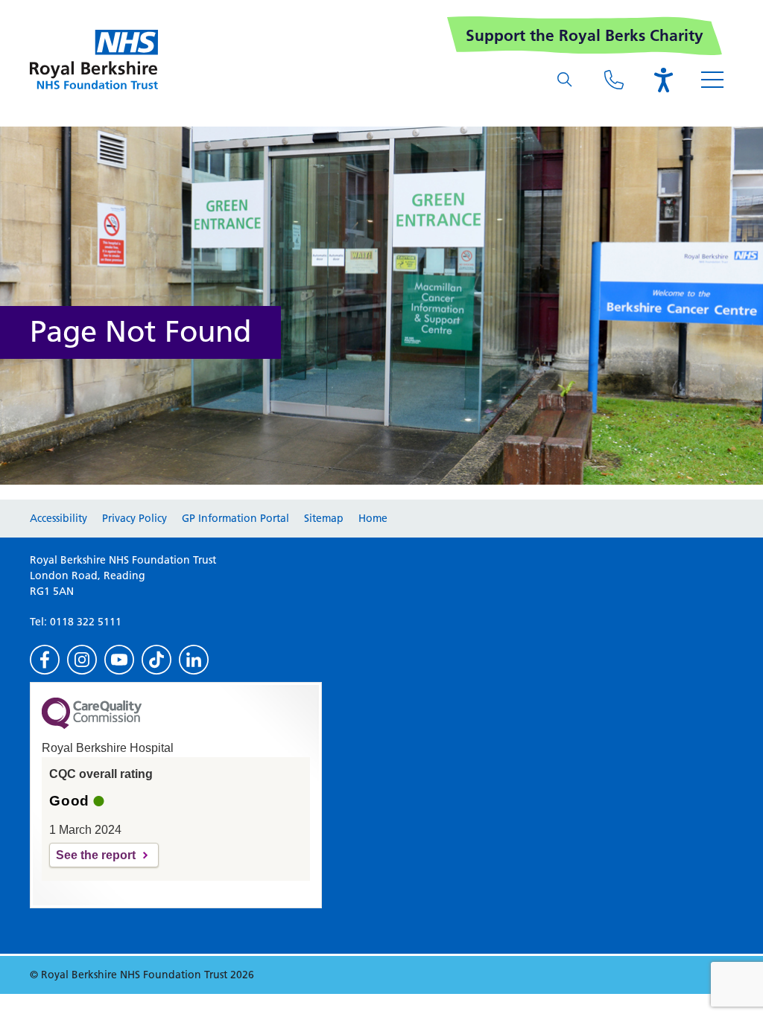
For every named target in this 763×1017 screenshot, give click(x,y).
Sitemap (323, 518)
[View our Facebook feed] (45, 660)
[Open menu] (712, 80)
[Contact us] (614, 80)
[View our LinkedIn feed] (194, 660)
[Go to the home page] (94, 59)
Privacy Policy (134, 518)
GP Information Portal (235, 518)
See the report (96, 855)
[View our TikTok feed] (156, 660)
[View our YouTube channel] (119, 660)
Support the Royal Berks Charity (584, 35)
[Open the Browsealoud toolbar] (663, 80)
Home (372, 518)
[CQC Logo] (92, 725)
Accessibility (58, 518)
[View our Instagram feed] (82, 660)
